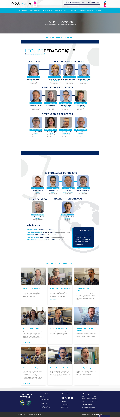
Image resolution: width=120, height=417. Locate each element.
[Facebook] (62, 398)
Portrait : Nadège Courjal (58, 328)
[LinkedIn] (69, 398)
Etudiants (74, 5)
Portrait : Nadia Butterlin (31, 328)
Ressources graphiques (88, 409)
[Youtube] (105, 4)
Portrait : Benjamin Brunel (59, 368)
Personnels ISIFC (88, 5)
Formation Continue (61, 10)
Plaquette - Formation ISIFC (89, 396)
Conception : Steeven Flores (87, 414)
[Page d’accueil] (19, 10)
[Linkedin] (105, 2)
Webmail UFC (65, 404)
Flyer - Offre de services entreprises (91, 400)
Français (102, 415)
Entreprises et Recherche (87, 10)
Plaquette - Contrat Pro (88, 401)
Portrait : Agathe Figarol (84, 368)
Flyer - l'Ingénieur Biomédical (90, 398)
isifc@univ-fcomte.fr (45, 407)
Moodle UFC (65, 406)
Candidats (67, 5)
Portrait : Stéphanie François (60, 288)
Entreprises (96, 5)
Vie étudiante (73, 10)
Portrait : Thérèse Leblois (31, 288)
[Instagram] (105, 6)
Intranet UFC (65, 407)
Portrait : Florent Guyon (31, 368)
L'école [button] (25, 10)
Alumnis (80, 5)
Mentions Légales (98, 414)
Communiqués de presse (89, 407)
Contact (99, 10)
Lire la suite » (26, 301)
